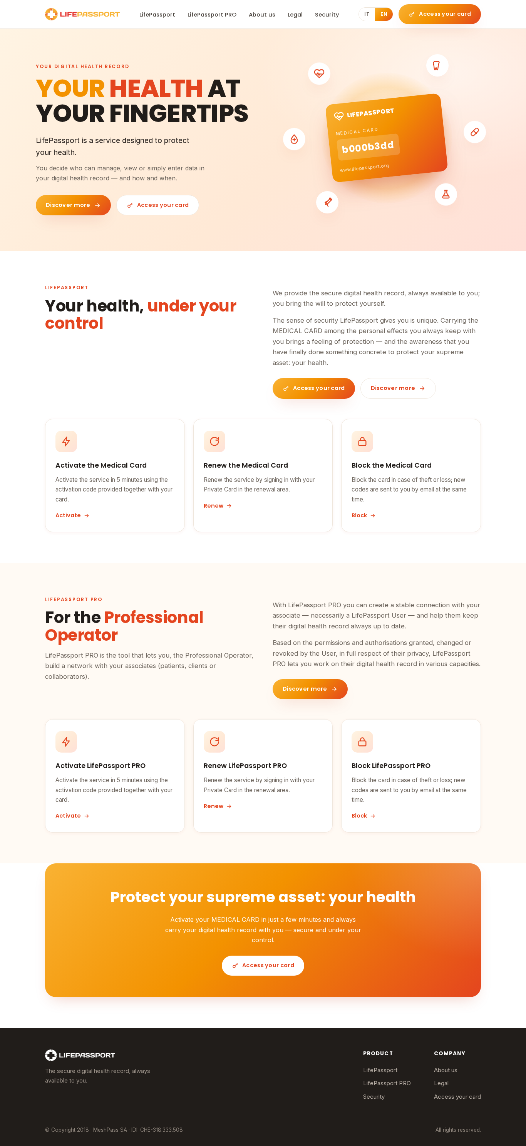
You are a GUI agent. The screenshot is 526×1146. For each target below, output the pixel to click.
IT (367, 14)
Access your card (457, 1096)
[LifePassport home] (82, 14)
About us (262, 14)
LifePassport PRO (212, 14)
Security (327, 14)
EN (383, 14)
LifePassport (157, 14)
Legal (295, 14)
